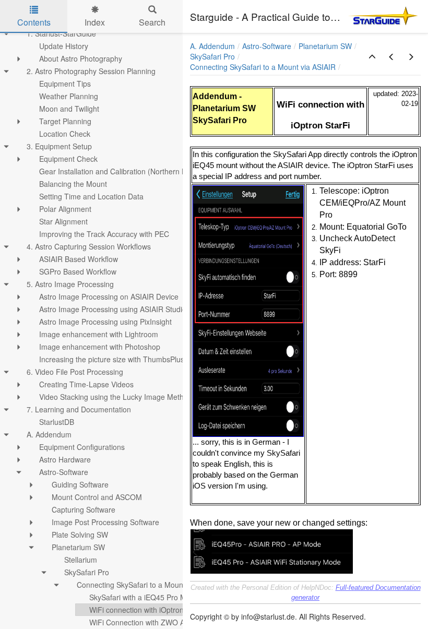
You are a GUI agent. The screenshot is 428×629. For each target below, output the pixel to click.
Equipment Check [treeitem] (68, 158)
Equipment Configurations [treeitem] (82, 447)
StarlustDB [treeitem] (56, 422)
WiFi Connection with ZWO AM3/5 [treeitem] (145, 622)
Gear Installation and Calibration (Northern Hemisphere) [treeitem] (131, 171)
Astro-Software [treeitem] (63, 472)
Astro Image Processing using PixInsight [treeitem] (105, 321)
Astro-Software (266, 46)
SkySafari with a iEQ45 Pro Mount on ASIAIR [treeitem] (163, 597)
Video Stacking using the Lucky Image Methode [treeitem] (117, 396)
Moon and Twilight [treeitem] (69, 108)
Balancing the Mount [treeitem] (73, 184)
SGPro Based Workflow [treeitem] (77, 271)
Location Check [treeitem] (64, 133)
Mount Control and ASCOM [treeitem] (97, 497)
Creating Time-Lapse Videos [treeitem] (86, 384)
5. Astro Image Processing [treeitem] (70, 284)
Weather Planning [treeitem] (68, 96)
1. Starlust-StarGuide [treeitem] (61, 33)
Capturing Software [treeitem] (83, 509)
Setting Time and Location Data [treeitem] (91, 196)
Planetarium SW (325, 46)
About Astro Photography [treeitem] (80, 58)
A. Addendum (212, 46)
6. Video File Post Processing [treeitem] (75, 371)
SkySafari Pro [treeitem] (86, 572)
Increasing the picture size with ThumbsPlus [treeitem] (111, 359)
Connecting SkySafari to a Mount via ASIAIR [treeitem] (149, 584)
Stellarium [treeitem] (80, 559)
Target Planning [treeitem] (65, 121)
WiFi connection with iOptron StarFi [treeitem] (147, 609)
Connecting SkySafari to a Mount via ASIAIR (263, 67)
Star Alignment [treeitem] (63, 221)
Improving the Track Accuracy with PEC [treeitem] (104, 234)
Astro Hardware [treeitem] (65, 459)
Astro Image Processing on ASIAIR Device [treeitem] (109, 296)
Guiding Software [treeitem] (80, 484)
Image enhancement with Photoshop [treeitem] (99, 346)
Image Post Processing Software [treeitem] (105, 522)
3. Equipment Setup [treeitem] (59, 146)
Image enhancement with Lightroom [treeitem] (98, 334)
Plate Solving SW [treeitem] (80, 534)
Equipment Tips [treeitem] (65, 83)
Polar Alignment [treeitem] (65, 209)
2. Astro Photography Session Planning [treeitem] (91, 71)
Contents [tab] (34, 22)
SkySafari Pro (212, 56)
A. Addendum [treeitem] (49, 434)
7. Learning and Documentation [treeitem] (79, 409)
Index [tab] (95, 22)
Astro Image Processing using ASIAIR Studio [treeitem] (112, 309)
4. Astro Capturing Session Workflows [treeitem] (89, 246)
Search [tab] (152, 22)
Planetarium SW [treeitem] (78, 547)
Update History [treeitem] (63, 46)
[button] (372, 57)
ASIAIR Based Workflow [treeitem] (78, 259)
